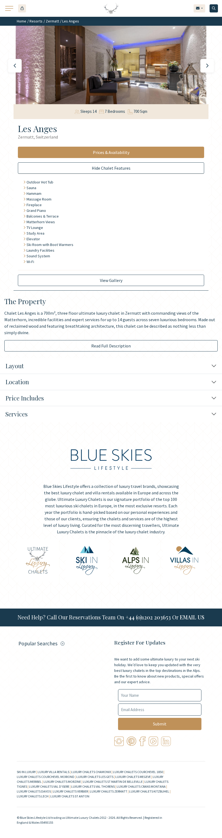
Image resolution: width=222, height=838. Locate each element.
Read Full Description (111, 346)
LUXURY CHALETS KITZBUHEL (149, 791)
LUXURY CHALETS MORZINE (62, 782)
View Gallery (111, 280)
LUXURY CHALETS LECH (32, 796)
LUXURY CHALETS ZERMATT (108, 791)
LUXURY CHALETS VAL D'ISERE (49, 786)
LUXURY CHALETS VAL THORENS (93, 786)
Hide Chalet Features (111, 168)
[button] (22, 8)
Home (21, 21)
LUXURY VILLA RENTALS (53, 772)
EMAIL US (192, 617)
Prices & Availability (111, 152)
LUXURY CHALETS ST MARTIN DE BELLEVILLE (113, 782)
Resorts (36, 21)
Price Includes (24, 398)
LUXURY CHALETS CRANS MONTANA (141, 786)
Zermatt (52, 21)
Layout (14, 366)
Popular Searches (37, 643)
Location (17, 382)
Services (16, 414)
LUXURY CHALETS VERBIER (70, 791)
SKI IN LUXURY (26, 772)
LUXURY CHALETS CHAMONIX (91, 772)
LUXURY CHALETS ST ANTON (69, 796)
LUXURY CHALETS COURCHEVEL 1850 (138, 772)
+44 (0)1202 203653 (148, 617)
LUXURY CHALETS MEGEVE (133, 777)
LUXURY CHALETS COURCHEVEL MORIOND (45, 777)
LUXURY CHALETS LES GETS (94, 777)
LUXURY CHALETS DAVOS (34, 791)
